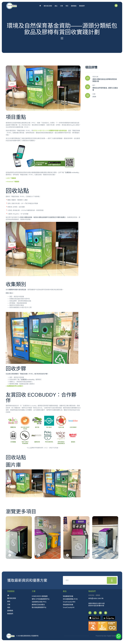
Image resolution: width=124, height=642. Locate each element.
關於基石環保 (48, 6)
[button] (8, 484)
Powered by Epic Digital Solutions (107, 636)
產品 (56, 6)
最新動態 (73, 6)
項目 (67, 6)
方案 (61, 6)
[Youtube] (100, 612)
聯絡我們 (82, 6)
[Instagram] (95, 612)
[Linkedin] (105, 612)
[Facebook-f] (90, 612)
